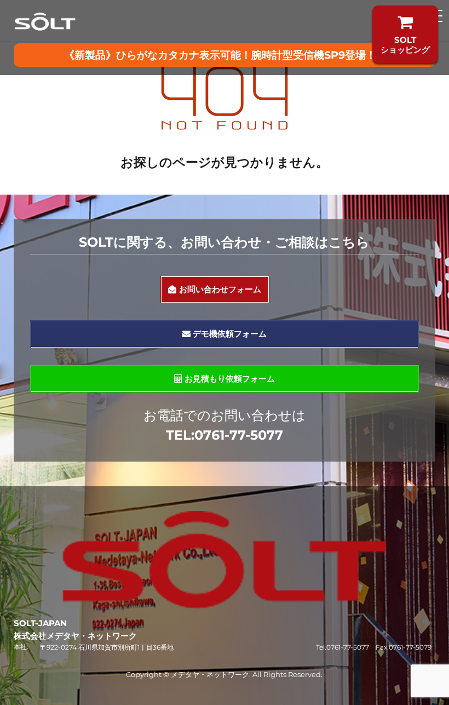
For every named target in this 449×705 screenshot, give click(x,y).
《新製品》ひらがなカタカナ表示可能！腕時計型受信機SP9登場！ (220, 54)
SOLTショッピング (405, 45)
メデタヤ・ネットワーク (210, 674)
